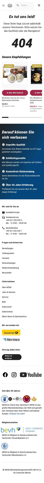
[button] (3, 5)
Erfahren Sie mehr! (17, 414)
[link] (9, 5)
